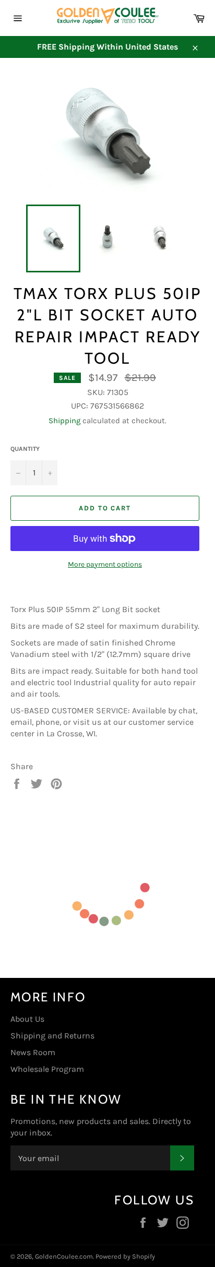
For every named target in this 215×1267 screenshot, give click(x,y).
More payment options (105, 564)
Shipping (64, 420)
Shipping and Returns (52, 1036)
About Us (27, 1019)
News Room (32, 1052)
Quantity (25, 448)
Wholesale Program (47, 1069)
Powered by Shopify (125, 1256)
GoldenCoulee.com (64, 1256)
